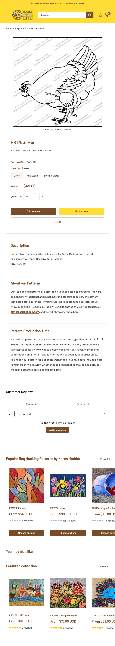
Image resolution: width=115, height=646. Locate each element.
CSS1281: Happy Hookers (63, 615)
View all (105, 566)
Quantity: (16, 196)
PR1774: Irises (57, 508)
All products (21, 28)
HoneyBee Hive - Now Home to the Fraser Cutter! (57, 3)
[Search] (89, 15)
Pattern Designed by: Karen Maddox (32, 150)
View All (105, 459)
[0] (106, 15)
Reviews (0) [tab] (31, 404)
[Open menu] (7, 15)
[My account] (100, 15)
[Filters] (9, 414)
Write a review (57, 430)
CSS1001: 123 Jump (19, 615)
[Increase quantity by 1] (43, 196)
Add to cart (33, 211)
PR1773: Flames (17, 508)
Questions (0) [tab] (83, 404)
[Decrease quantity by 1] (27, 196)
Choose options (26, 532)
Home (9, 28)
